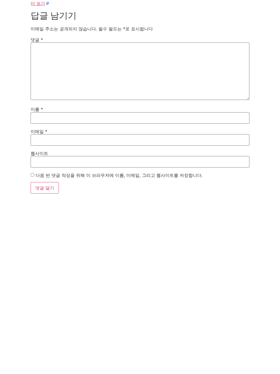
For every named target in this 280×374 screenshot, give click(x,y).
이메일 (39, 131)
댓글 (37, 40)
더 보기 (38, 3)
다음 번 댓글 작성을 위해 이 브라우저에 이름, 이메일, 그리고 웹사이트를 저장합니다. (119, 175)
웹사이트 (39, 153)
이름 (37, 109)
